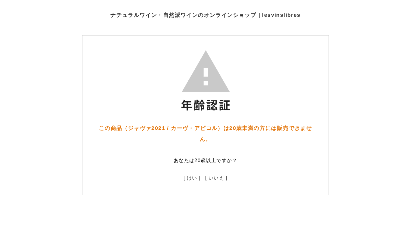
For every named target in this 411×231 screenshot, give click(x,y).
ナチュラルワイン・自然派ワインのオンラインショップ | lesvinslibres (205, 15)
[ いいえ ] (216, 177)
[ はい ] (192, 177)
